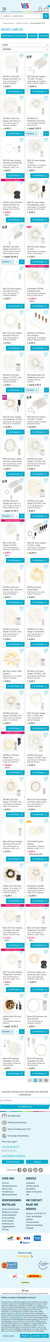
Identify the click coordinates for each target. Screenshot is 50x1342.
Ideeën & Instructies (34, 1192)
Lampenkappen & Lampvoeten (14, 36)
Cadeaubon (30, 1183)
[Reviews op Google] (25, 1255)
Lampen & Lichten (22, 23)
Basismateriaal (8, 23)
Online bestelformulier (11, 1209)
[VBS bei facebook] (19, 1170)
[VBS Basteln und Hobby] (25, 6)
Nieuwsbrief (30, 1189)
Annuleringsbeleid (9, 1215)
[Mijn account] (40, 9)
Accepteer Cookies (40, 1336)
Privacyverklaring (16, 1317)
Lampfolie (33, 36)
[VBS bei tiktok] (40, 1170)
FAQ (27, 1194)
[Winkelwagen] (46, 9)
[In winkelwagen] (46, 133)
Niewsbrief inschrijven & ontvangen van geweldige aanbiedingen (25, 1093)
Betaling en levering (10, 1212)
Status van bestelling (34, 1225)
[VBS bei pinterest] (30, 1170)
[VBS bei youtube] (35, 1170)
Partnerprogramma (9, 1186)
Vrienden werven (32, 1186)
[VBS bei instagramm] (24, 1170)
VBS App (5, 1229)
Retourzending (7, 1221)
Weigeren (25, 1336)
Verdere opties (8, 1336)
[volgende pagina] (46, 1080)
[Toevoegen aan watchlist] (21, 56)
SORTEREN (7, 49)
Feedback (37, 1162)
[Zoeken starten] (46, 16)
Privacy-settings (8, 1218)
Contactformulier (13, 1162)
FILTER (5, 45)
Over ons (5, 1183)
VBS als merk (7, 1189)
